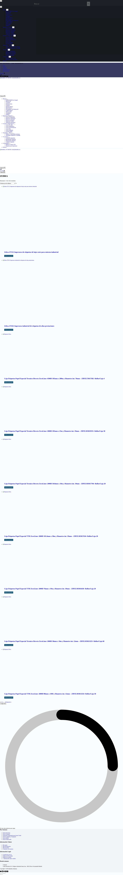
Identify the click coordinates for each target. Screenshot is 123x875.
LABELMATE (9, 110)
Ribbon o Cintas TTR (11, 144)
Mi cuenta (5, 845)
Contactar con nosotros (8, 849)
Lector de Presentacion (11, 127)
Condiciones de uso (7, 854)
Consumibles (6, 143)
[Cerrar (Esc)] (4, 873)
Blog (4, 65)
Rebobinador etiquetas (11, 139)
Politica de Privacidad (8, 856)
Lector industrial (9, 130)
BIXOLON (8, 101)
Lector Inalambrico (10, 126)
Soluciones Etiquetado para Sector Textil (12, 835)
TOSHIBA (8, 113)
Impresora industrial (10, 119)
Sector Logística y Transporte (9, 836)
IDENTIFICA (9, 108)
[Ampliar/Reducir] (0, 873)
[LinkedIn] (1, 76)
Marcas (4, 98)
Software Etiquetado (10, 117)
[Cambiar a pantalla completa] (2, 873)
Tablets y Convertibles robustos (13, 134)
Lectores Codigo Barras (8, 123)
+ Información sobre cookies (9, 858)
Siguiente (9, 702)
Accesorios (5, 136)
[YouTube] (4, 76)
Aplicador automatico (10, 122)
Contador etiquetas (10, 142)
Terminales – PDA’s (7, 132)
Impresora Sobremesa (10, 118)
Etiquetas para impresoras (11, 145)
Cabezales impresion (10, 138)
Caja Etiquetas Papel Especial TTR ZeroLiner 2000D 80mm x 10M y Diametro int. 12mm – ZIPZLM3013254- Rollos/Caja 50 (50, 694)
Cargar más (3, 703)
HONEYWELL (9, 106)
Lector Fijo (8, 129)
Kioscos (4, 147)
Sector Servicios (6, 832)
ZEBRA (8, 114)
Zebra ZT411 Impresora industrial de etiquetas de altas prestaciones (29, 326)
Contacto (5, 68)
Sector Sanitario (6, 834)
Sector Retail (6, 838)
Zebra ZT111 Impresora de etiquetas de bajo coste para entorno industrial (31, 252)
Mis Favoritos (6, 71)
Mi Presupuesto (6, 69)
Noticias (5, 67)
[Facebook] (2, 76)
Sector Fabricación (7, 839)
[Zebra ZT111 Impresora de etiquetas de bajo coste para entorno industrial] (63, 218)
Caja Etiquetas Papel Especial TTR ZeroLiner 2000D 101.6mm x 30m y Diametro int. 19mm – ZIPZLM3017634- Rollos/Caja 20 (51, 536)
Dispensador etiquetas (11, 140)
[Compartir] (3, 873)
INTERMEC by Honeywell (12, 109)
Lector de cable (9, 125)
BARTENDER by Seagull (12, 100)
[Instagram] (6, 76)
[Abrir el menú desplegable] (9, 143)
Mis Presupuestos (7, 846)
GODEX (8, 105)
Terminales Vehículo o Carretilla (13, 135)
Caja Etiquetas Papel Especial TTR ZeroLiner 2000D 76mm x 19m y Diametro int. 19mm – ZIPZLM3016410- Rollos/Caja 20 (50, 589)
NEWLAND (9, 111)
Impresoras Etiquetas (7, 115)
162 (6, 702)
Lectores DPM (9, 131)
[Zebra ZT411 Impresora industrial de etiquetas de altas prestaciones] (63, 292)
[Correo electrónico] (7, 76)
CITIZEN (8, 102)
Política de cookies (7, 857)
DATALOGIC (9, 104)
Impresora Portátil (10, 121)
